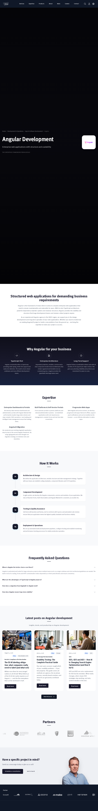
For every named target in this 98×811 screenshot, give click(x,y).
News (58, 4)
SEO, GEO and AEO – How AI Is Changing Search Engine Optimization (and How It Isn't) (80, 663)
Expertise (31, 4)
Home (4, 131)
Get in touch (31, 771)
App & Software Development (34, 131)
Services (21, 4)
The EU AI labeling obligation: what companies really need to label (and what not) (17, 665)
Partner (5, 790)
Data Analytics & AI (23, 656)
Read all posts (48, 697)
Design (58, 653)
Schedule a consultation (12, 771)
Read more (11, 686)
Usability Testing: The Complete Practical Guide (47, 661)
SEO (91, 653)
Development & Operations (15, 131)
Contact (76, 4)
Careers (67, 4)
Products (41, 4)
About (51, 4)
